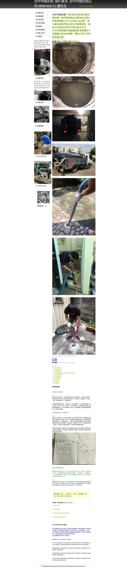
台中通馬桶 (39, 16)
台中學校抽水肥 (41, 156)
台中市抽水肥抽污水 (58, 374)
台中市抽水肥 (56, 379)
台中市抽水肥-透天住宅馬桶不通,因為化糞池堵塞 (64, 373)
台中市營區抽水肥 (57, 371)
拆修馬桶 (39, 26)
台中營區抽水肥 (41, 186)
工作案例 (39, 36)
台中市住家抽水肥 (57, 376)
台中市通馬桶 (89, 6)
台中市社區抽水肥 (57, 367)
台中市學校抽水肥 (57, 369)
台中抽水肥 (39, 19)
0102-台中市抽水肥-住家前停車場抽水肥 (60, 513)
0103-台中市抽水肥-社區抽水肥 (58, 516)
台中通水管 (39, 13)
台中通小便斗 (40, 33)
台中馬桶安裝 (40, 30)
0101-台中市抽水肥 (56, 509)
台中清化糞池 (40, 23)
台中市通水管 (82, 6)
